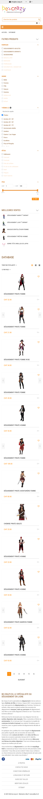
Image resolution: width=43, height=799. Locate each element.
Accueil (4, 32)
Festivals (6, 160)
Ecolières (6, 140)
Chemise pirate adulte (13, 524)
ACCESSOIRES (8, 54)
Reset (36, 199)
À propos (21, 763)
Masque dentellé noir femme (18, 229)
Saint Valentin (8, 176)
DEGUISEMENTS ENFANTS (12, 51)
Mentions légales (21, 783)
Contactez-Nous (21, 767)
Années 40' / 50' (9, 122)
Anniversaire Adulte (10, 128)
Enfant (6, 101)
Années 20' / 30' (9, 119)
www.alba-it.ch (34, 794)
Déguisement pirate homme (15, 425)
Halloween (7, 154)
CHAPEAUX (7, 70)
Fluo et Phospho (9, 143)
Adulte (6, 98)
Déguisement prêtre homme (17, 236)
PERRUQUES (8, 64)
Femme (6, 83)
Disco (5, 137)
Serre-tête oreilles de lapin (17, 243)
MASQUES (7, 61)
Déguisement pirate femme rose (17, 359)
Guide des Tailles (21, 779)
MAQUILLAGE (8, 58)
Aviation (6, 131)
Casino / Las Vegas (10, 134)
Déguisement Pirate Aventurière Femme (20, 491)
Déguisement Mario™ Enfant (17, 215)
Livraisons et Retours (21, 775)
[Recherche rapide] (39, 19)
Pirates (6, 115)
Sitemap (22, 787)
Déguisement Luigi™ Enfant (17, 222)
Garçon (6, 89)
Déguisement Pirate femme (14, 392)
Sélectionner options (38, 299)
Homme (6, 92)
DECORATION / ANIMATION (12, 67)
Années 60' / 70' (9, 125)
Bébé (5, 80)
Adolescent (7, 95)
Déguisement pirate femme (14, 294)
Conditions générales (21, 771)
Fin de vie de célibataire (11, 166)
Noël (5, 169)
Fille (5, 86)
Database (12, 32)
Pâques (6, 173)
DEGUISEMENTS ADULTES (12, 48)
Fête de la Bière (8, 163)
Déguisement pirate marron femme (18, 622)
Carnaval (6, 157)
